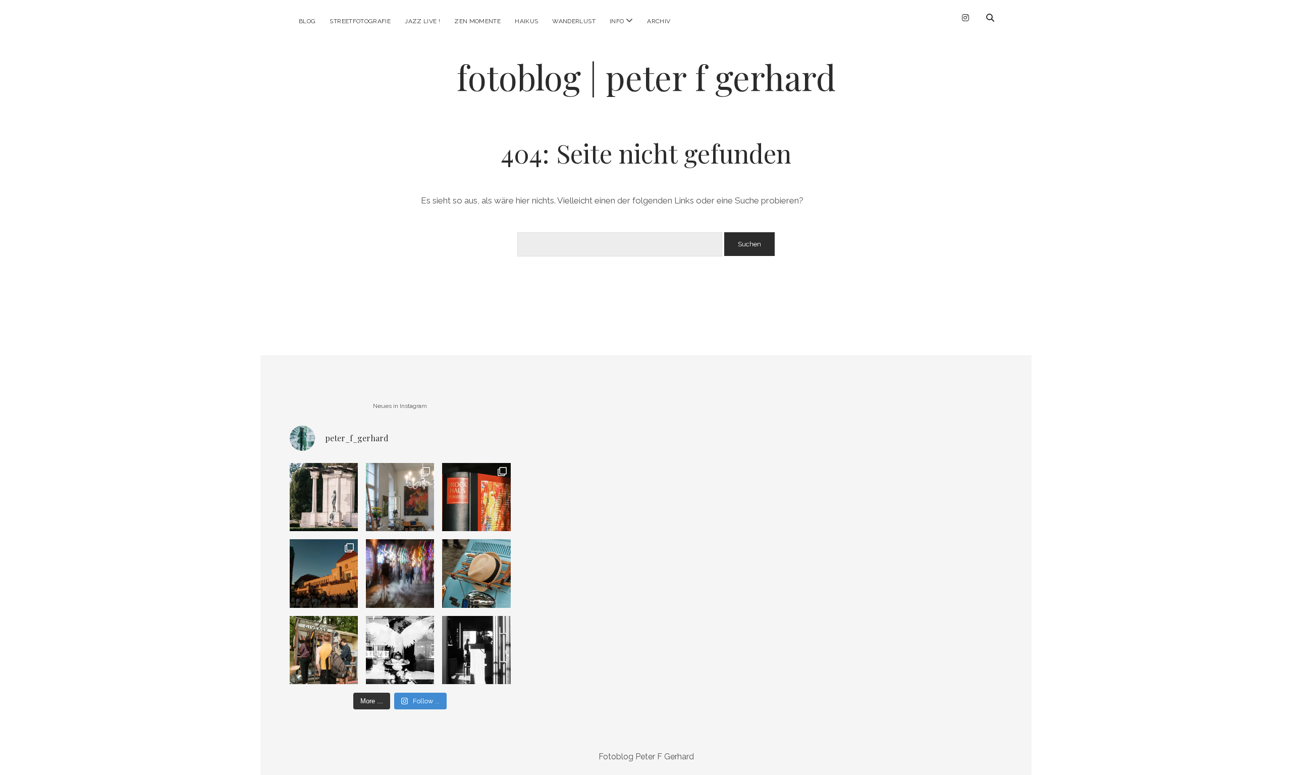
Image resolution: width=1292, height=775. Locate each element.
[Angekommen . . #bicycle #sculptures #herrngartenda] (324, 497)
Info (617, 21)
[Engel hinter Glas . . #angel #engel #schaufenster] (400, 650)
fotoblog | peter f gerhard (646, 77)
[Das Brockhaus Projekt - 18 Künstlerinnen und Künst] (476, 497)
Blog (307, 21)
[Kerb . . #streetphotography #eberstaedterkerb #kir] (400, 573)
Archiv (658, 21)
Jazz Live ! (422, 21)
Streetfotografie (360, 21)
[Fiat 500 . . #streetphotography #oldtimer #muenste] (476, 573)
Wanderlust (574, 21)
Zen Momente (477, 21)
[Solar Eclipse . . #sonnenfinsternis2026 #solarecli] (324, 573)
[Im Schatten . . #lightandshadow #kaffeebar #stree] (476, 650)
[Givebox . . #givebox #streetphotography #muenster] (324, 650)
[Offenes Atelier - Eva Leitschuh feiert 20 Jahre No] (400, 497)
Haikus (526, 21)
